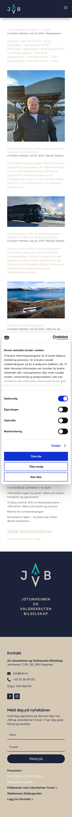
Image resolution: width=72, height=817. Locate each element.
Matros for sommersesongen (25, 325)
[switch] (63, 409)
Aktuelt (49, 155)
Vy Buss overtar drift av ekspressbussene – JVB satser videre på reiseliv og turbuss (34, 235)
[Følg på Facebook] (10, 696)
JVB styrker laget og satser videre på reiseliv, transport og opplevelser (36, 150)
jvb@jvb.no (20, 673)
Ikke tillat (36, 476)
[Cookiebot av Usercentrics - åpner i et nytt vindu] (52, 337)
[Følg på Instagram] (17, 696)
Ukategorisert (53, 33)
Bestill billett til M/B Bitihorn (25, 776)
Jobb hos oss (53, 329)
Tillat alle (36, 456)
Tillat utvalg (36, 466)
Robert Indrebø (19, 33)
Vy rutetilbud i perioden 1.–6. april (29, 29)
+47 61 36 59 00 (24, 679)
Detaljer (56, 445)
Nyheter (59, 155)
